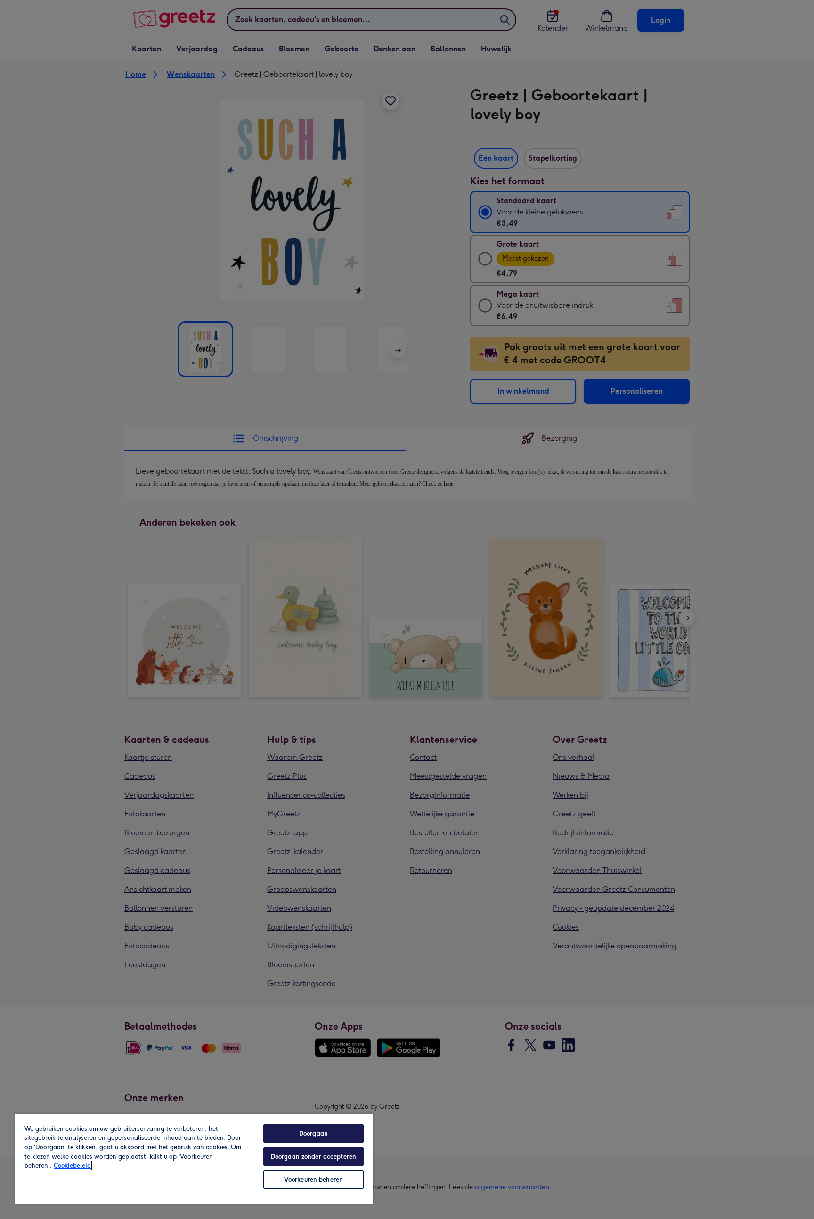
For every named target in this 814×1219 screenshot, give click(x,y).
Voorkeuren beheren (313, 1179)
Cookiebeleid (72, 1165)
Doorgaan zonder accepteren (313, 1156)
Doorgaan (313, 1133)
